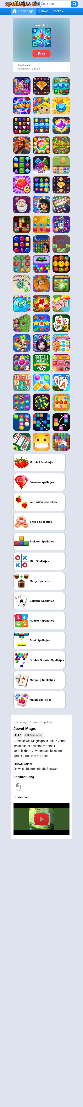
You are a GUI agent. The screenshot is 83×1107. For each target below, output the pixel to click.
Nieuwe (42, 11)
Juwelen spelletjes (43, 722)
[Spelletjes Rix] (22, 4)
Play (41, 53)
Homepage (26, 11)
